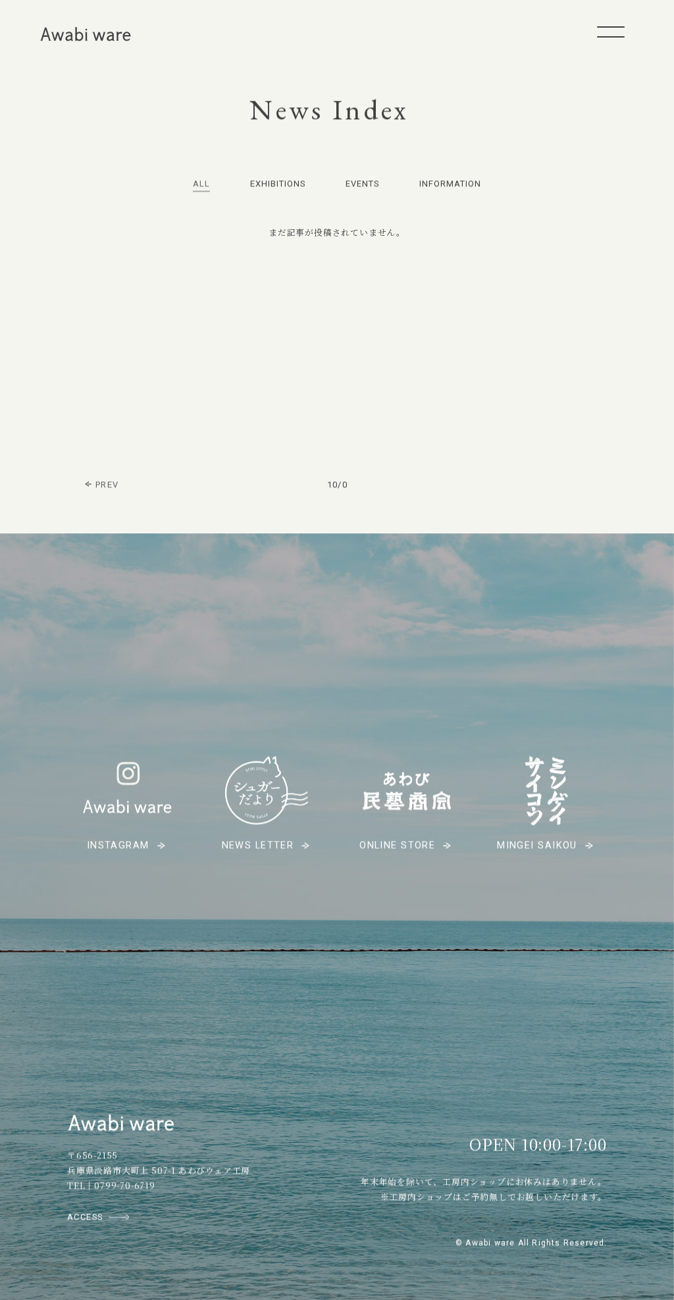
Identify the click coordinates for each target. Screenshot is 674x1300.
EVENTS (362, 183)
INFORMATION (450, 183)
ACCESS (85, 1217)
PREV (106, 484)
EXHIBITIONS (277, 183)
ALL (201, 183)
